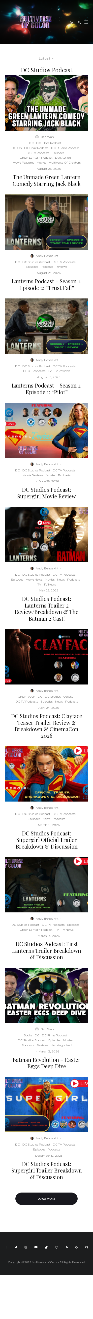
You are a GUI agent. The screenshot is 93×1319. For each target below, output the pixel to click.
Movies (41, 162)
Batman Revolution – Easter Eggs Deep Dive (46, 1063)
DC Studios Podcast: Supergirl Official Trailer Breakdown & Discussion (47, 840)
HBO (26, 371)
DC (31, 143)
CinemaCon (26, 696)
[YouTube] (36, 1247)
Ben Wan (47, 137)
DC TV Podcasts (38, 153)
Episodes (58, 153)
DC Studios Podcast (65, 148)
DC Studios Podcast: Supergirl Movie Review (46, 492)
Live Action (63, 157)
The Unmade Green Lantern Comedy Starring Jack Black (47, 180)
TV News (50, 584)
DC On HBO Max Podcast (30, 148)
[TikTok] (46, 1247)
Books (28, 1035)
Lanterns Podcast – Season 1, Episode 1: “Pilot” (46, 388)
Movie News (34, 579)
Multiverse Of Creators (65, 162)
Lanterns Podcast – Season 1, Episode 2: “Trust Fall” (46, 284)
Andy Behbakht (47, 256)
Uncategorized (61, 1045)
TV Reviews (62, 371)
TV (50, 371)
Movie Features (23, 162)
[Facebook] (6, 1247)
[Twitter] (16, 1247)
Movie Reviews (33, 475)
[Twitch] (57, 1247)
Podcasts (46, 267)
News (61, 579)
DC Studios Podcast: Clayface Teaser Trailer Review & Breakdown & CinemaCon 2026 (46, 726)
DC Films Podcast (49, 143)
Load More (46, 1198)
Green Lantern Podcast (36, 157)
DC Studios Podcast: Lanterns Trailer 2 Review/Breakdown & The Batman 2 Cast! (46, 608)
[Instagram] (26, 1247)
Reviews (61, 267)
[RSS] (67, 1247)
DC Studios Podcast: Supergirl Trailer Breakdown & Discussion (46, 1170)
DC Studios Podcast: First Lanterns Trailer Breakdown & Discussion (46, 950)
